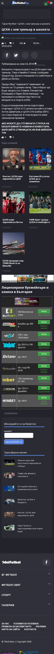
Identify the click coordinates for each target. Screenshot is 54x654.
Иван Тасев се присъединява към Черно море (30, 528)
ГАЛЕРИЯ (8, 605)
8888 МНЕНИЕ (44, 348)
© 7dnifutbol (8, 641)
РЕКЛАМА (41, 626)
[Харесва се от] (3, 43)
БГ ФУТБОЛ (9, 574)
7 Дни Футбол (9, 23)
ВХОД (44, 311)
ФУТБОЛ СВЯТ (11, 585)
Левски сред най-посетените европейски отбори (29, 463)
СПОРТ (6, 595)
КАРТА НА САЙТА (11, 629)
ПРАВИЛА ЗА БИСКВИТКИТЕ (16, 626)
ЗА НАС (5, 623)
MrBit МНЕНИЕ (44, 338)
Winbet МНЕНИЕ (44, 402)
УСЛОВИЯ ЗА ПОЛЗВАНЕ (26, 623)
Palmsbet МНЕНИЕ (44, 371)
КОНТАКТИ (30, 629)
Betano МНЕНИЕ (44, 359)
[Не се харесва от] (10, 43)
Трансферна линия (15, 452)
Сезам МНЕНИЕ (44, 392)
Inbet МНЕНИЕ (44, 382)
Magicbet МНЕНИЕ (44, 327)
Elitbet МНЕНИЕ (44, 315)
